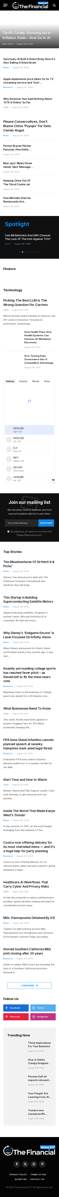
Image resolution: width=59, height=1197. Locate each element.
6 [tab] (33, 252)
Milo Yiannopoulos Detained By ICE (29, 918)
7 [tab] (36, 252)
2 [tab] (22, 252)
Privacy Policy (23, 535)
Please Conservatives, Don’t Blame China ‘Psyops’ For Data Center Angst (27, 126)
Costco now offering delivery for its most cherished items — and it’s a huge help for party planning (29, 847)
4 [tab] (28, 252)
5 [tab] (31, 252)
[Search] (54, 5)
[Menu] (5, 5)
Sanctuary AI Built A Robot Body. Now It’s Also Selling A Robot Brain (29, 60)
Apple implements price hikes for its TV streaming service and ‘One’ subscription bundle (28, 82)
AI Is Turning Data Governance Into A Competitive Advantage (38, 359)
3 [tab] (25, 252)
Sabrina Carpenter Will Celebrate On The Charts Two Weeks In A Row (28, 237)
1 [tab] (19, 252)
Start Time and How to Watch (25, 780)
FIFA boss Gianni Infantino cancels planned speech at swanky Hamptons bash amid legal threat (28, 744)
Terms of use (38, 1174)
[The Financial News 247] (30, 5)
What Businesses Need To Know (27, 708)
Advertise (21, 1179)
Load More (28, 985)
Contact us (37, 1179)
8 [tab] (39, 252)
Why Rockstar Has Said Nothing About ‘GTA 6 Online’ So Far (27, 100)
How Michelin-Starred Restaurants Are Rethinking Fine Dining (17, 201)
